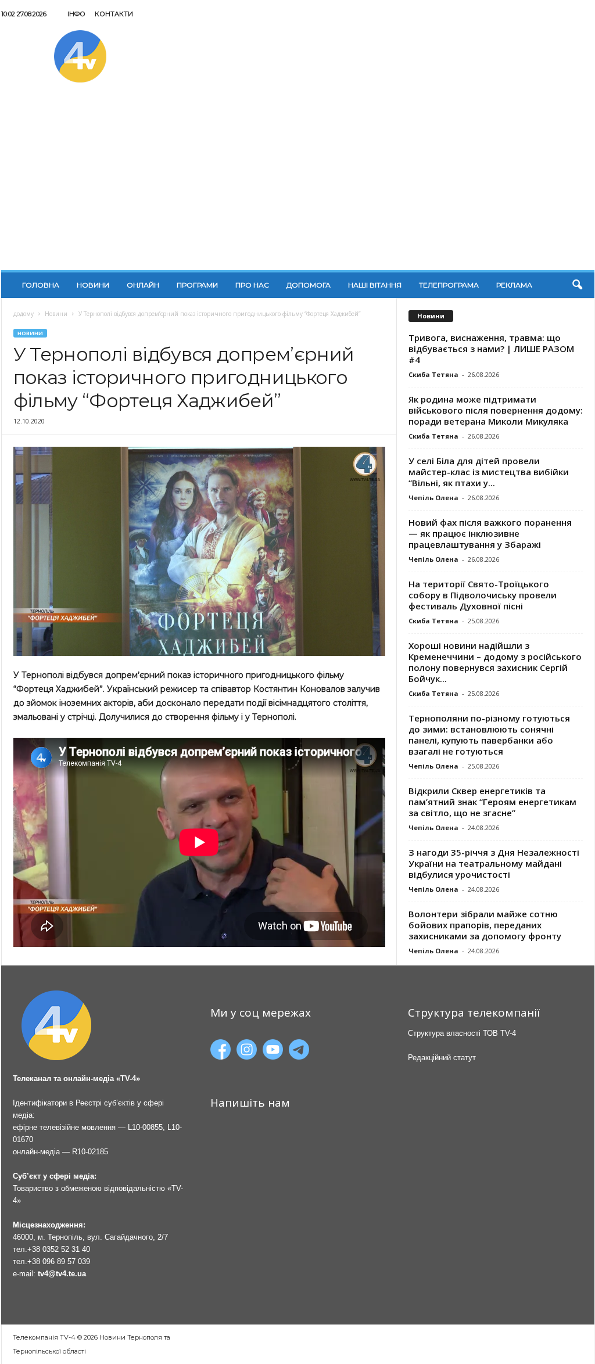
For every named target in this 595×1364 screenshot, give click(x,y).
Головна (40, 285)
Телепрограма (449, 285)
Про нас (252, 285)
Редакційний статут (442, 1057)
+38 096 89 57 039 (58, 1261)
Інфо (76, 14)
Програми (197, 285)
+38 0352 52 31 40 (58, 1249)
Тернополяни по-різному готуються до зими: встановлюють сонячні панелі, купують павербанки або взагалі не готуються (489, 734)
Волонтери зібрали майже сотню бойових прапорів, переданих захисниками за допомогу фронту (484, 925)
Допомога (308, 285)
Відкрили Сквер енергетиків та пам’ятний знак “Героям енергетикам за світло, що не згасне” (492, 802)
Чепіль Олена (433, 497)
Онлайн (143, 285)
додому (23, 314)
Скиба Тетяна (433, 374)
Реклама (514, 285)
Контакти (114, 14)
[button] (577, 285)
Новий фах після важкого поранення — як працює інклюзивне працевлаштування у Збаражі (490, 533)
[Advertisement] (297, 183)
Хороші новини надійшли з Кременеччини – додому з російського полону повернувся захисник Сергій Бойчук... (495, 662)
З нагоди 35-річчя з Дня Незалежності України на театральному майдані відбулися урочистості (493, 863)
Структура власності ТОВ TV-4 (462, 1033)
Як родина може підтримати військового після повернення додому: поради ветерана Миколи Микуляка (495, 410)
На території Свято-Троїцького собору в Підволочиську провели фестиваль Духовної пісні (482, 595)
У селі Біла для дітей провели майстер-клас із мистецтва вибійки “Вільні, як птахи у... (488, 472)
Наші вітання (375, 285)
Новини (93, 285)
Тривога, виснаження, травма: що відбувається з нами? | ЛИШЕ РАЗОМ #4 (491, 348)
